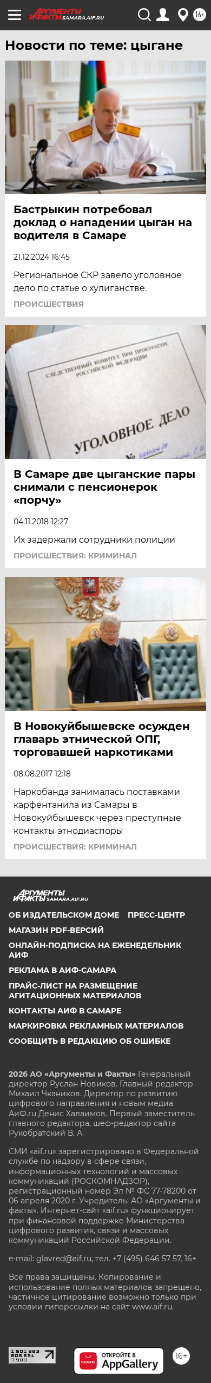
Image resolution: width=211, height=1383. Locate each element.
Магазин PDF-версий (56, 930)
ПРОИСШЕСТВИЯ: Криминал (75, 555)
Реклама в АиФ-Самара (62, 970)
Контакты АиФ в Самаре (65, 1011)
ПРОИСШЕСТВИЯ (49, 304)
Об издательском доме (64, 915)
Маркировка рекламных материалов (96, 1026)
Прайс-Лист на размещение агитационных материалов (75, 990)
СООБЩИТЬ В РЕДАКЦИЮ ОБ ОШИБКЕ (89, 1041)
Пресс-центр (156, 915)
